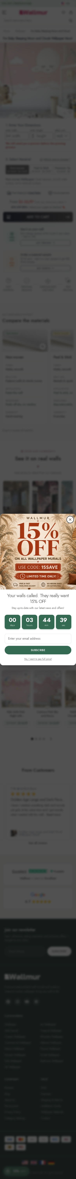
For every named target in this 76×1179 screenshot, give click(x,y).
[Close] (70, 519)
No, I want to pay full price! (38, 659)
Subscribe (38, 650)
